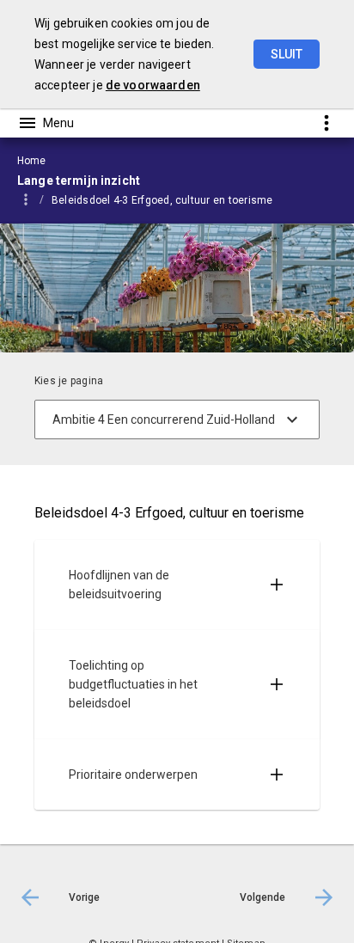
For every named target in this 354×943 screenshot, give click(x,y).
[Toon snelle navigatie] (326, 122)
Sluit (286, 54)
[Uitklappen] (277, 585)
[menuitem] (171, 199)
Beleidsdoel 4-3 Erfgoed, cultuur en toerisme (162, 200)
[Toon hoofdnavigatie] (45, 123)
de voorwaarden (153, 85)
